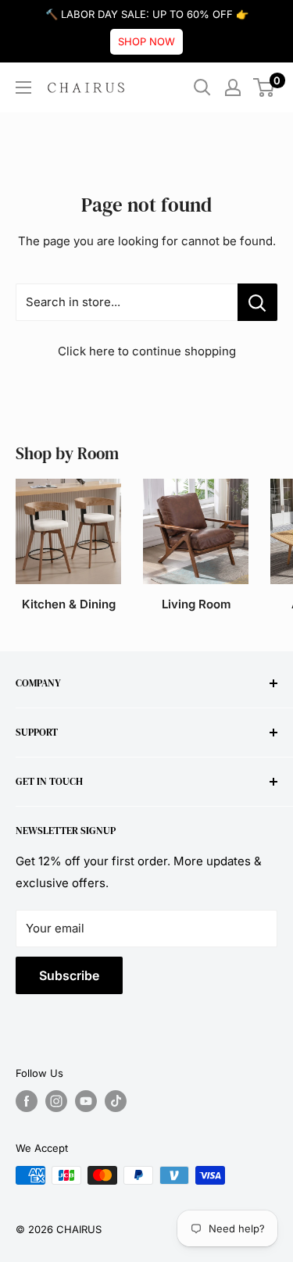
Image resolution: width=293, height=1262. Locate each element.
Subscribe (69, 975)
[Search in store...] (257, 302)
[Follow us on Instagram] (56, 1101)
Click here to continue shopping (147, 351)
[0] (264, 87)
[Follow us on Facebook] (27, 1101)
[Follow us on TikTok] (116, 1101)
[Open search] (202, 87)
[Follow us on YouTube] (86, 1101)
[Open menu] (23, 87)
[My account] (233, 87)
